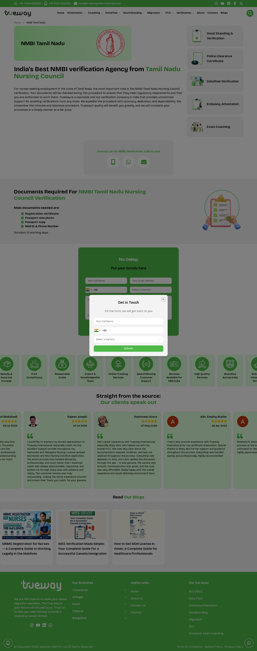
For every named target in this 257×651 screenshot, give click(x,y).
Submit (128, 348)
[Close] (163, 299)
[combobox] (97, 330)
